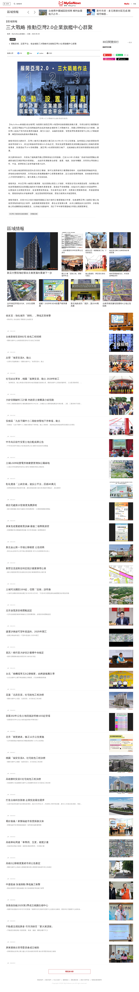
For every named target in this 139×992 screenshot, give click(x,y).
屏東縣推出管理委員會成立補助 (22, 947)
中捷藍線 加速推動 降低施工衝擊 (23, 884)
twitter (41, 53)
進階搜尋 (19, 3)
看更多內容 (69, 971)
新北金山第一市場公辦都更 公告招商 (25, 547)
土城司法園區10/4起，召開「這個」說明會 (28, 589)
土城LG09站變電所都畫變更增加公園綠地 (28, 463)
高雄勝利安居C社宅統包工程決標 (23, 779)
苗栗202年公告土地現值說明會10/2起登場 (28, 716)
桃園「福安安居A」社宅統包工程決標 (25, 758)
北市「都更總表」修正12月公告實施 (25, 737)
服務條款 (66, 980)
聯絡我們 (40, 980)
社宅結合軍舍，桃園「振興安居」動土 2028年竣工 (32, 378)
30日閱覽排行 (111, 42)
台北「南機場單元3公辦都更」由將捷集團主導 (30, 673)
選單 (7, 3)
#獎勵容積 (33, 214)
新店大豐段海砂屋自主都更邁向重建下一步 (29, 273)
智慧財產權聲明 (97, 980)
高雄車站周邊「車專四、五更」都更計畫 (27, 842)
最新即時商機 (107, 47)
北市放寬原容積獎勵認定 (19, 610)
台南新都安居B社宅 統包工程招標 (23, 336)
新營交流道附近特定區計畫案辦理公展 (26, 568)
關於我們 (48, 980)
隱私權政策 (74, 980)
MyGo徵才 (57, 980)
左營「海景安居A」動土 (18, 357)
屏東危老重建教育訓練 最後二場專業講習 (27, 526)
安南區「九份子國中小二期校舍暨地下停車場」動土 (33, 421)
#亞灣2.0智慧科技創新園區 (18, 214)
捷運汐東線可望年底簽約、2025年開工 (26, 631)
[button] (35, 12)
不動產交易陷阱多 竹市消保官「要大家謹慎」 (30, 926)
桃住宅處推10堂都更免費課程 (21, 505)
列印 (50, 53)
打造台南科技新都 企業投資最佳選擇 (25, 800)
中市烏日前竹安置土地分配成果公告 (25, 442)
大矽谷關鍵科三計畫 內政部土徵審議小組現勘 (30, 400)
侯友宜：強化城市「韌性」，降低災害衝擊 (28, 315)
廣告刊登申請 (84, 980)
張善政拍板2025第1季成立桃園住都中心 (27, 905)
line (31, 53)
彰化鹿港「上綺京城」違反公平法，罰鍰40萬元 (31, 484)
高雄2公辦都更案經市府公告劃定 (23, 863)
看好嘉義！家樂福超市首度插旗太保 (25, 821)
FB (21, 53)
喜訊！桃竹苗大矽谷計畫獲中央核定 (25, 652)
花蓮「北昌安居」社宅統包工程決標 (25, 694)
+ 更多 (130, 42)
